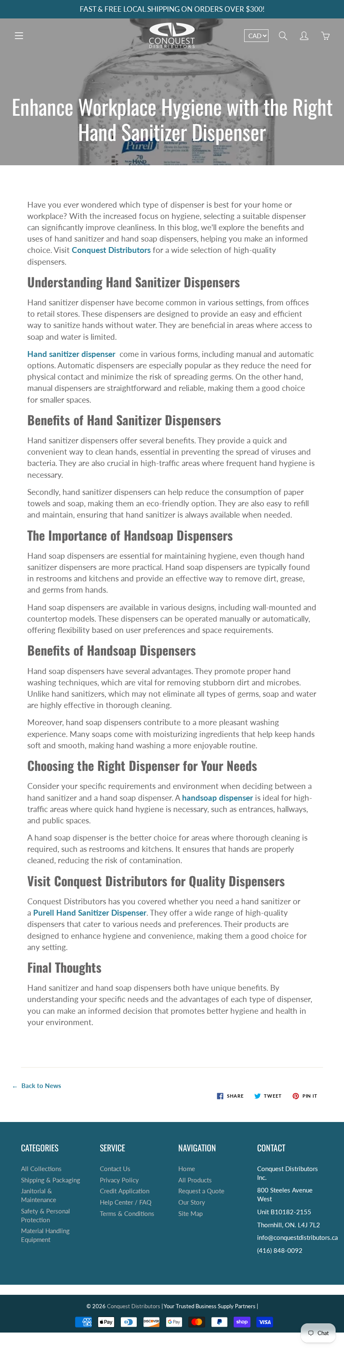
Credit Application (124, 1191)
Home (186, 1168)
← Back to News (36, 1085)
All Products (195, 1180)
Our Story (191, 1202)
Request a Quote (201, 1191)
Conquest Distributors (133, 1306)
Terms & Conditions (127, 1213)
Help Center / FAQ (125, 1202)
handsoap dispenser (217, 797)
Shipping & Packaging (50, 1180)
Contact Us (115, 1168)
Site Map (190, 1213)
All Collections (41, 1168)
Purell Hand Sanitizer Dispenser (89, 912)
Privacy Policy (119, 1180)
